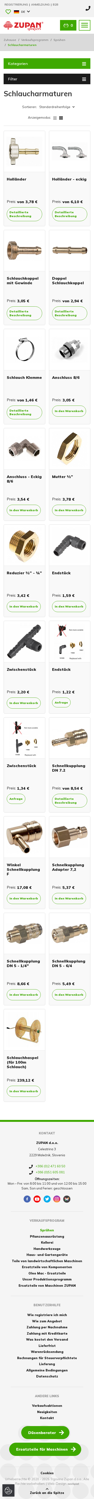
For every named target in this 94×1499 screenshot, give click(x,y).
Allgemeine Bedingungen (47, 1370)
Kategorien (18, 63)
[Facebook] (27, 1199)
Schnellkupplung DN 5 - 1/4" (23, 963)
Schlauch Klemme (24, 377)
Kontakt (47, 1418)
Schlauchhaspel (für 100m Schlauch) (22, 1062)
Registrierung (17, 4)
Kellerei (47, 1242)
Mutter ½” (62, 476)
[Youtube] (37, 1199)
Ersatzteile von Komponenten (47, 1267)
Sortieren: (29, 107)
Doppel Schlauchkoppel (68, 280)
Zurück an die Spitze (47, 1493)
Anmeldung (40, 4)
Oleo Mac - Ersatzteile (47, 1273)
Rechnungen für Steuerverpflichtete (47, 1358)
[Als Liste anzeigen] (56, 117)
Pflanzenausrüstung (47, 1236)
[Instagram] (56, 1199)
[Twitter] (47, 1199)
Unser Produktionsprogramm (47, 1279)
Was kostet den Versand (47, 1339)
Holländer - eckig (69, 179)
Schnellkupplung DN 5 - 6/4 (68, 963)
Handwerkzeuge (47, 1249)
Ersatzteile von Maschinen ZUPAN (47, 1285)
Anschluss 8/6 (66, 377)
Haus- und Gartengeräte (47, 1255)
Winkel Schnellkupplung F (23, 869)
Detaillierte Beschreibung (20, 214)
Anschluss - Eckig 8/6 (24, 479)
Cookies (47, 1473)
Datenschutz (47, 1376)
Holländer (16, 179)
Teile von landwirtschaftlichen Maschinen (47, 1261)
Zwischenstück (21, 669)
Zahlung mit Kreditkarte (47, 1333)
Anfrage (61, 702)
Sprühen (59, 40)
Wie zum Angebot (47, 1321)
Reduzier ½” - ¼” (24, 572)
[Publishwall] (66, 1199)
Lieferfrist (47, 1346)
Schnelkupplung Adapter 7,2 (68, 867)
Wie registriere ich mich (47, 1315)
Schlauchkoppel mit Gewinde (23, 280)
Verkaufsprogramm (34, 40)
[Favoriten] (8, 12)
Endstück (61, 572)
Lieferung (47, 1364)
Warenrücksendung (47, 1352)
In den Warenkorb (69, 411)
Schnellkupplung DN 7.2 (68, 768)
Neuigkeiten (47, 1412)
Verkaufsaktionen (47, 1406)
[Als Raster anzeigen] (61, 117)
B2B (55, 4)
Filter (12, 79)
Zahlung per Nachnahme (47, 1327)
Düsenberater (42, 1432)
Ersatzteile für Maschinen (42, 1449)
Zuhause (10, 40)
